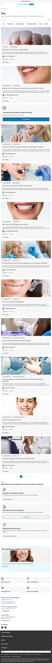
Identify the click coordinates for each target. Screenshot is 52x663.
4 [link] (31, 476)
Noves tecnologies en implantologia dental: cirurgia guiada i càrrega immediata (22, 380)
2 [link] (25, 476)
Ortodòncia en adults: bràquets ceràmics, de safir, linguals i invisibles (23, 147)
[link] (26, 4)
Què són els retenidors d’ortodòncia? (13, 302)
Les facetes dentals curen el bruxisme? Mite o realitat (18, 458)
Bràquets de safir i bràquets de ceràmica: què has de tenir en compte (23, 88)
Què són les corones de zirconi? (11, 420)
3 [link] (28, 476)
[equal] (2, 627)
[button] (2, 4)
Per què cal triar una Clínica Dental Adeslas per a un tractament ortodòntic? (25, 263)
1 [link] (21, 477)
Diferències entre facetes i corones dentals (15, 49)
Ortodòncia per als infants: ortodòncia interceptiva (17, 186)
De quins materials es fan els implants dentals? (16, 340)
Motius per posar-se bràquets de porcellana (15, 224)
